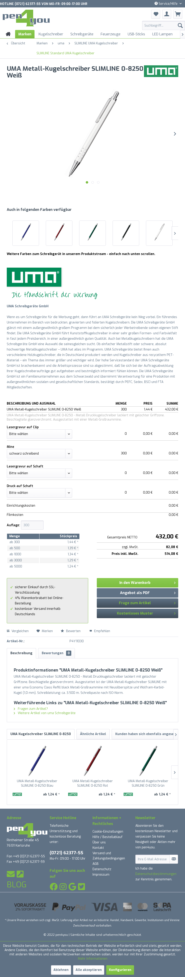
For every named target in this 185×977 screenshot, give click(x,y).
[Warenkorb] (177, 14)
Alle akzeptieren (89, 970)
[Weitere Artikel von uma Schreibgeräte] (161, 73)
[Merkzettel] (155, 14)
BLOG (17, 884)
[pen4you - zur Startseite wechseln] (26, 19)
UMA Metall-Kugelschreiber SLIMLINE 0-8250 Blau (37, 783)
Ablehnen (61, 970)
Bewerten (73, 631)
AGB (95, 864)
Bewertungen (56, 653)
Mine (10, 447)
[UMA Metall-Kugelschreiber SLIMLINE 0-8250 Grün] (92, 232)
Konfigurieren (120, 970)
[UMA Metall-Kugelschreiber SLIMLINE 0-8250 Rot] (59, 232)
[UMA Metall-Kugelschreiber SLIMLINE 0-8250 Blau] (26, 232)
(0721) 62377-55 (66, 853)
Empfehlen (101, 631)
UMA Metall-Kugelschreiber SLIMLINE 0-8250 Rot (92, 783)
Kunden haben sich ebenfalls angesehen (147, 734)
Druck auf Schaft (20, 486)
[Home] (8, 34)
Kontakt (98, 848)
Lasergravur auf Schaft (25, 466)
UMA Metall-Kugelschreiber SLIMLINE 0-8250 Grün (148, 783)
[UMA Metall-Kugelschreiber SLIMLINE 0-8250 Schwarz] (126, 232)
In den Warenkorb (134, 582)
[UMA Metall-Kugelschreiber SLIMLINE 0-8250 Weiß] (159, 232)
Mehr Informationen (92, 959)
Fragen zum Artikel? (32, 709)
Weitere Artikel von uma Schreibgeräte (46, 713)
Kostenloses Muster (135, 613)
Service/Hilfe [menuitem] (168, 4)
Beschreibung (21, 653)
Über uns (99, 842)
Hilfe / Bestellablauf (107, 837)
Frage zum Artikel (135, 603)
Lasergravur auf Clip (23, 427)
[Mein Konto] (166, 14)
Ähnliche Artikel (93, 734)
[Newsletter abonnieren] (173, 859)
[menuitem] (163, 25)
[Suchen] (180, 25)
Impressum (100, 874)
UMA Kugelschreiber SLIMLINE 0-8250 (40, 734)
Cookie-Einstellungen (107, 831)
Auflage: (13, 525)
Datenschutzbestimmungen (155, 874)
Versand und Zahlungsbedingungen (108, 856)
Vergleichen (20, 631)
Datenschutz (101, 869)
